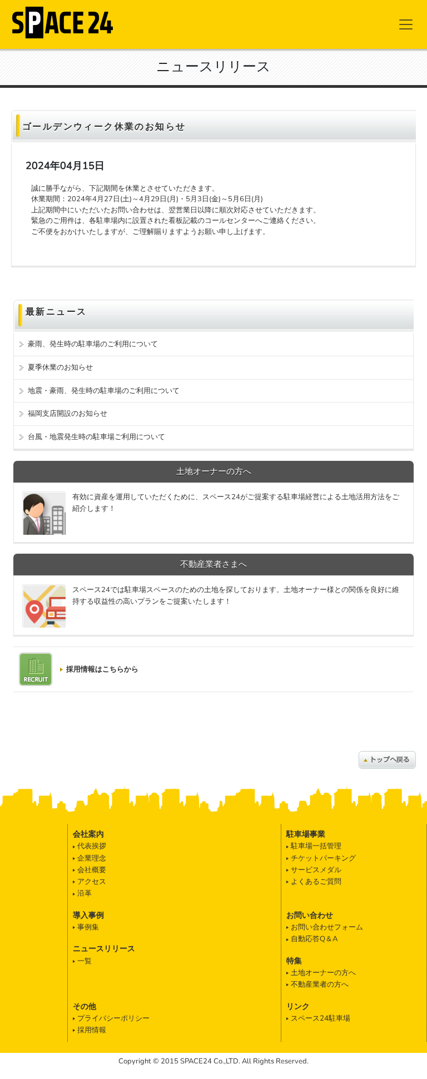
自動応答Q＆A (314, 939)
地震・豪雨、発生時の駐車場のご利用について (104, 391)
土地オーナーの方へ (323, 973)
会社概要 (91, 870)
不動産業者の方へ (320, 984)
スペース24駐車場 (320, 1018)
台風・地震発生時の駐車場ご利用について (96, 437)
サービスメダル (316, 870)
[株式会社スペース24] (63, 20)
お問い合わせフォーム (327, 927)
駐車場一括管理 (316, 846)
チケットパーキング (323, 858)
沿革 (84, 893)
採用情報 (91, 1030)
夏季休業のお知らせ (60, 367)
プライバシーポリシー (113, 1018)
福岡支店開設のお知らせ (67, 414)
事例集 (88, 927)
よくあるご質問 (316, 882)
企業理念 (91, 858)
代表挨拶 (91, 846)
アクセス (91, 882)
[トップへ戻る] (387, 759)
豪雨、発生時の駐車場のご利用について (93, 344)
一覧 (84, 961)
